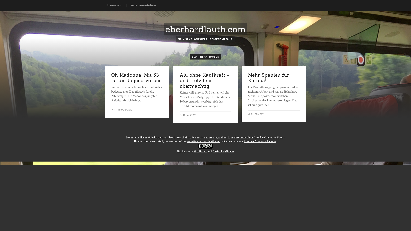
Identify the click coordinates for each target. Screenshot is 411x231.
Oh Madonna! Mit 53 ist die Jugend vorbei (135, 78)
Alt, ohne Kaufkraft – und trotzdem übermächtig (205, 80)
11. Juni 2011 (189, 115)
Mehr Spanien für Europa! (268, 78)
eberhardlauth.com (205, 29)
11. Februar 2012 (123, 109)
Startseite (113, 5)
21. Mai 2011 (258, 114)
